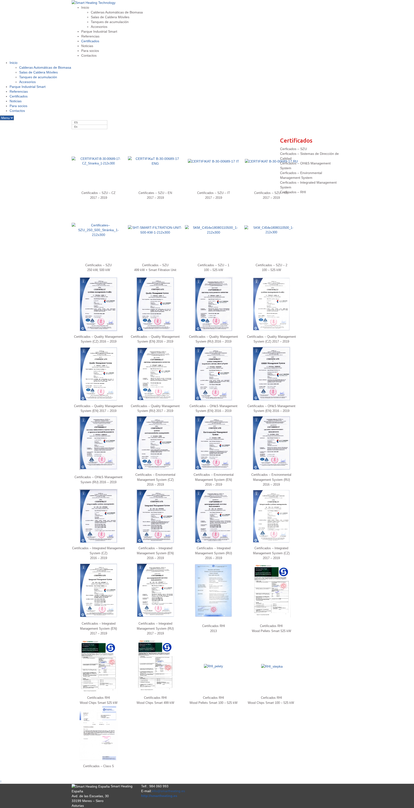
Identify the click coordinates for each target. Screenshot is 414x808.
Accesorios (99, 27)
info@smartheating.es (168, 791)
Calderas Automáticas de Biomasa (117, 12)
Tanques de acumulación (110, 22)
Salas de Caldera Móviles (110, 17)
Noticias (87, 46)
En (75, 126)
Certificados (90, 41)
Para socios (90, 51)
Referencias (90, 36)
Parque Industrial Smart (99, 31)
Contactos (89, 55)
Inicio (85, 7)
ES (76, 122)
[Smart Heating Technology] (93, 2)
